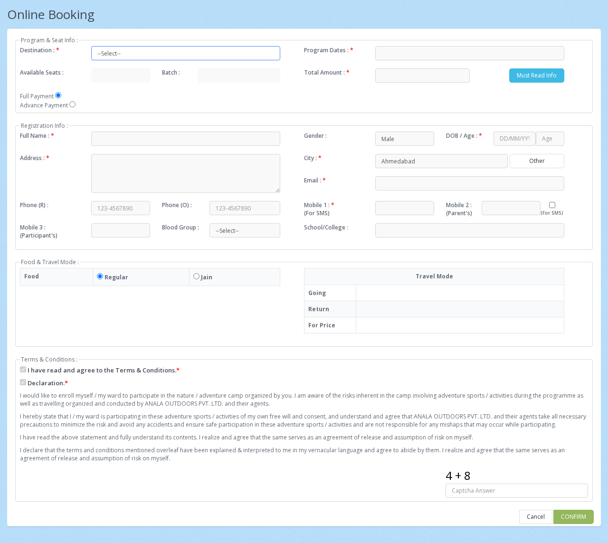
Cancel (536, 517)
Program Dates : (328, 50)
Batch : (171, 72)
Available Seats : (42, 72)
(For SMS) (552, 213)
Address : (34, 158)
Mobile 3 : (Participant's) (38, 231)
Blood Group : (180, 227)
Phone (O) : (177, 205)
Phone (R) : (34, 205)
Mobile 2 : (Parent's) (459, 209)
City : (313, 158)
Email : (315, 180)
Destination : (39, 50)
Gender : (315, 136)
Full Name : (37, 136)
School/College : (326, 227)
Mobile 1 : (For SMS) (319, 209)
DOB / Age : (464, 136)
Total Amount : (327, 72)
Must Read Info (537, 75)
